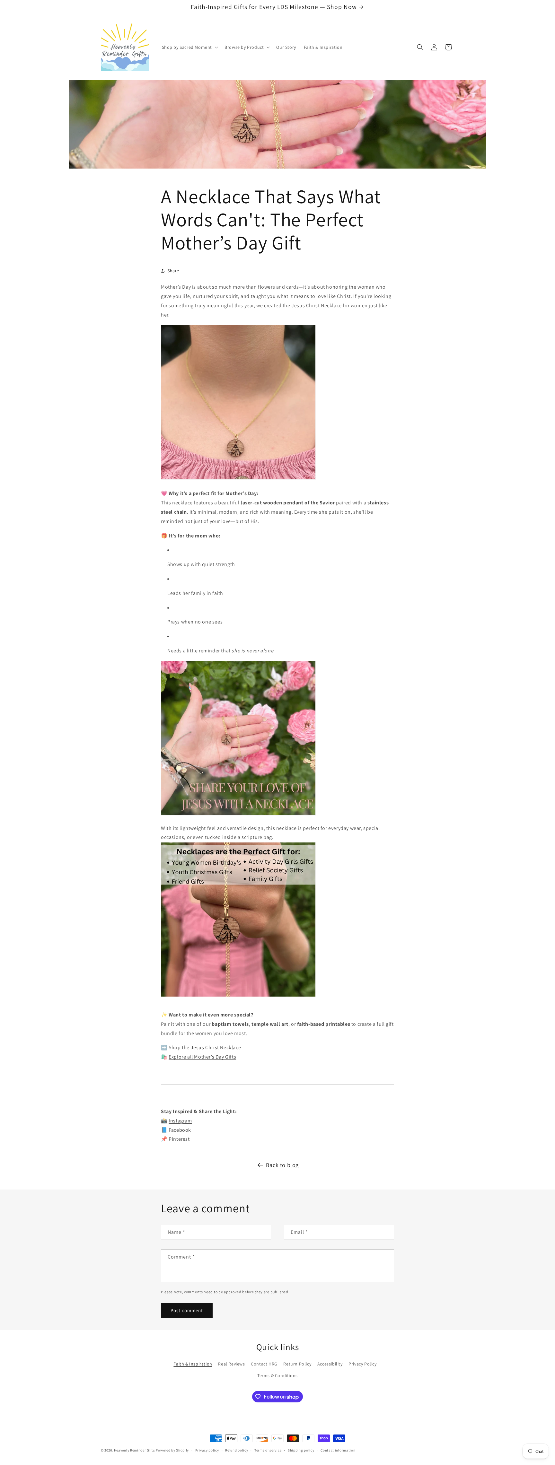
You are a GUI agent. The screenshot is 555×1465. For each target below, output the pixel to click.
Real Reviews (231, 1364)
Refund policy (236, 1450)
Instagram (180, 1120)
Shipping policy (301, 1450)
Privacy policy (207, 1450)
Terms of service (267, 1450)
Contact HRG (264, 1364)
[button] (189, 47)
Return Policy (297, 1364)
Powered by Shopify (172, 1450)
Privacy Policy (362, 1364)
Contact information (338, 1450)
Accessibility (330, 1364)
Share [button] (173, 271)
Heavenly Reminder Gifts (134, 1450)
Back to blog (282, 1165)
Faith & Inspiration (192, 1364)
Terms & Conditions (277, 1375)
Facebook (180, 1130)
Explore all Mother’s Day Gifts (202, 1056)
